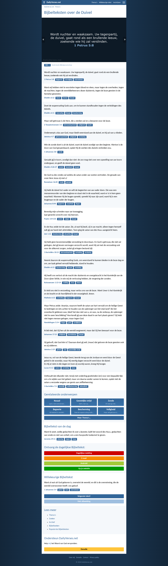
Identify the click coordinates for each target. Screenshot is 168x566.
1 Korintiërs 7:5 (50, 386)
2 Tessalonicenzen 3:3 (53, 125)
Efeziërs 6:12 (49, 98)
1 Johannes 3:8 (50, 152)
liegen (78, 204)
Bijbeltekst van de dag (57, 426)
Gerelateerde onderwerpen (60, 394)
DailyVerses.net (49, 7)
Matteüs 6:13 (49, 298)
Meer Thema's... (84, 418)
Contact (85, 557)
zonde (60, 152)
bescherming (77, 113)
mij (49, 544)
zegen (68, 439)
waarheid (70, 204)
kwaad (72, 98)
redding (65, 283)
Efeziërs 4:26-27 (50, 167)
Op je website (84, 469)
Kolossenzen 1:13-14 (52, 283)
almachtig (67, 234)
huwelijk (61, 386)
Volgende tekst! (84, 496)
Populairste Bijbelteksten (59, 529)
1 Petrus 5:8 (49, 79)
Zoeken (52, 519)
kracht (90, 125)
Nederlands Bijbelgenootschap (62, 65)
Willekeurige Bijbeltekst (58, 477)
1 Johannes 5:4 (50, 490)
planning (60, 439)
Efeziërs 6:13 (49, 267)
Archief (52, 522)
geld (69, 323)
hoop (74, 439)
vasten (57, 368)
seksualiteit (83, 386)
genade (68, 182)
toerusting (59, 113)
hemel (65, 98)
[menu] (123, 3)
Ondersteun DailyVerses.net (61, 538)
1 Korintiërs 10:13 (51, 252)
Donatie (84, 549)
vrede (62, 182)
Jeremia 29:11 (49, 439)
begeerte (59, 79)
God (65, 350)
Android (84, 463)
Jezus (72, 283)
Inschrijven (117, 2)
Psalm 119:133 (50, 219)
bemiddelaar (72, 334)
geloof (59, 350)
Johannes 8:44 (50, 204)
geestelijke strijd (74, 350)
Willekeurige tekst (105, 2)
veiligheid (81, 125)
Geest (58, 98)
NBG (46, 65)
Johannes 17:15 (50, 335)
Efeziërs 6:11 (49, 113)
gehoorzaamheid (61, 137)
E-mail (84, 458)
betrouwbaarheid (70, 125)
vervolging (68, 79)
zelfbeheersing (72, 386)
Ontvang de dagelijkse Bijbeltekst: (64, 447)
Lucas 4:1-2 (48, 368)
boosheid (69, 167)
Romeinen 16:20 (51, 182)
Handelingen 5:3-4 (51, 323)
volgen (67, 219)
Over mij (72, 557)
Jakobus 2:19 (49, 350)
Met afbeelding (84, 501)
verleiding (78, 252)
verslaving (82, 137)
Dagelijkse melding (84, 453)
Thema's (94, 2)
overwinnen (79, 79)
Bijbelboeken (54, 526)
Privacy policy (94, 557)
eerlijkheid (77, 323)
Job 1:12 (47, 234)
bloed (79, 283)
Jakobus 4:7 (49, 137)
